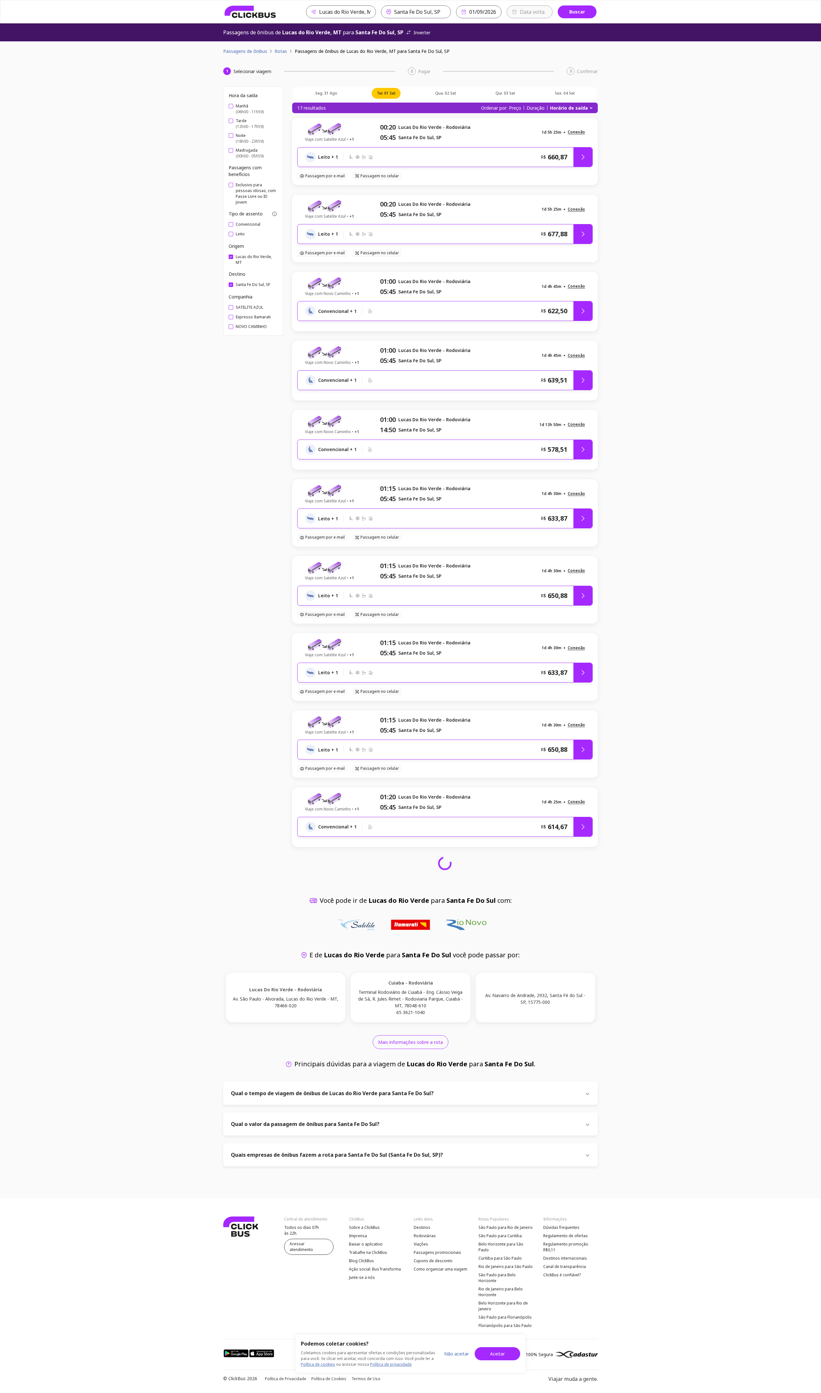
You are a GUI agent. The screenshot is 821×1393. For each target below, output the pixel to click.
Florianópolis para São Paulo (505, 1325)
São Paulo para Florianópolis (505, 1317)
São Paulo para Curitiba (500, 1235)
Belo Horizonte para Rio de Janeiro (503, 1306)
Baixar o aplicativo (366, 1244)
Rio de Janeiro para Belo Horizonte (500, 1291)
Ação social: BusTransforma (375, 1269)
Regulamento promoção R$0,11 (565, 1247)
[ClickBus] (250, 11)
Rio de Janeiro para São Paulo (505, 1266)
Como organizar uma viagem (440, 1269)
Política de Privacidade (285, 1378)
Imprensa (358, 1235)
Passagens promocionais (437, 1252)
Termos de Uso (365, 1378)
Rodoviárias (425, 1235)
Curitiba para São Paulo (500, 1258)
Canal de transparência (564, 1266)
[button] (576, 132)
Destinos (422, 1227)
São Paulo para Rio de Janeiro (505, 1227)
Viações (421, 1244)
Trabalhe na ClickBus (368, 1252)
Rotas (281, 51)
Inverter (422, 32)
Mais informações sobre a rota (410, 1042)
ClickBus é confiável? (562, 1275)
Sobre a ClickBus (364, 1227)
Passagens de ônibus (245, 51)
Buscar (577, 12)
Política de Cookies (328, 1378)
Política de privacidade (391, 1364)
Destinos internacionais (565, 1258)
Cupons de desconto (433, 1260)
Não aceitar (456, 1354)
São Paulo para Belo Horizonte (497, 1277)
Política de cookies (318, 1364)
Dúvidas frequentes (561, 1227)
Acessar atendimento (301, 1246)
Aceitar (497, 1354)
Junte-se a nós (362, 1277)
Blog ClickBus (361, 1260)
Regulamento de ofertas (565, 1235)
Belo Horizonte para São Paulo (500, 1247)
